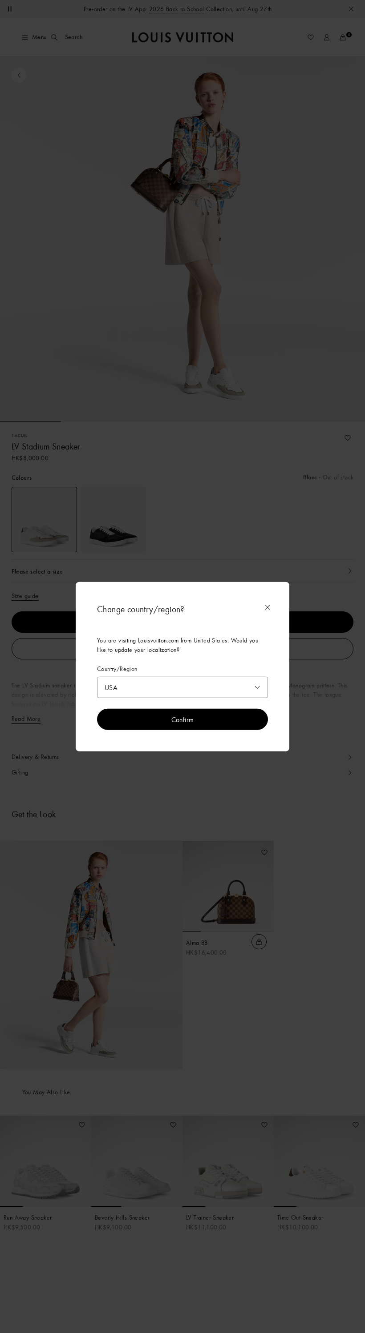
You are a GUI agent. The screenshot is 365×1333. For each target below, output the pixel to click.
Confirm (182, 719)
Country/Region (117, 669)
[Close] (267, 607)
